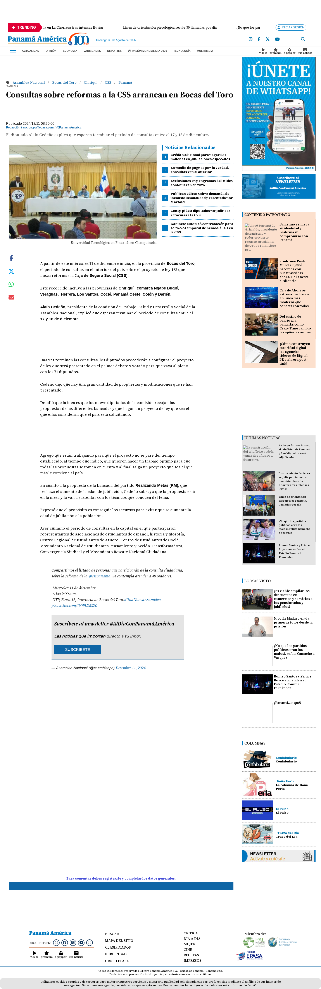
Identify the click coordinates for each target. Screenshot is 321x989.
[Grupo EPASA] (249, 959)
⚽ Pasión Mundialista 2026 (147, 50)
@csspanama (99, 576)
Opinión (51, 50)
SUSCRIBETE (77, 649)
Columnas (255, 743)
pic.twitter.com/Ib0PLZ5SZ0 (74, 605)
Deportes (114, 50)
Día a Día (192, 938)
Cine (188, 949)
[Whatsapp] (56, 942)
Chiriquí (91, 82)
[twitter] (268, 39)
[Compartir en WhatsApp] (11, 285)
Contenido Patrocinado (267, 214)
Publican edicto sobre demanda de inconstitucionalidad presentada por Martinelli (202, 197)
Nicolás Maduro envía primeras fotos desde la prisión (293, 622)
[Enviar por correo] (11, 298)
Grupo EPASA (117, 960)
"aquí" (252, 985)
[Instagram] (250, 39)
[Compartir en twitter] (11, 270)
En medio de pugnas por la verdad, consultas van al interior (200, 169)
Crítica (191, 933)
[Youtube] (277, 39)
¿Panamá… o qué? (287, 702)
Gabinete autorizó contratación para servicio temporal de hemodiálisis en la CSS (202, 227)
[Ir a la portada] (37, 40)
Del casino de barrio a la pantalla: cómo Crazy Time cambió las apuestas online (295, 324)
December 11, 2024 (131, 667)
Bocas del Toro (64, 82)
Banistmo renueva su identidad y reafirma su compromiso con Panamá (294, 232)
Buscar (112, 933)
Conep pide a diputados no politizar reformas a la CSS (200, 212)
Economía (70, 50)
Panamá (125, 82)
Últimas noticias (262, 437)
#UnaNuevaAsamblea (142, 599)
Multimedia (205, 50)
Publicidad (116, 954)
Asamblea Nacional (29, 82)
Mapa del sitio (119, 940)
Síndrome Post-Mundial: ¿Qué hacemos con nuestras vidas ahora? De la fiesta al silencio (294, 271)
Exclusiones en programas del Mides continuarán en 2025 (202, 182)
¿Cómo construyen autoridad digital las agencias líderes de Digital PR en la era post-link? (295, 353)
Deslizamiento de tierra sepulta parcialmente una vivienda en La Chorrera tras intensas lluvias (294, 481)
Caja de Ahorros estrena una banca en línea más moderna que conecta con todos (294, 298)
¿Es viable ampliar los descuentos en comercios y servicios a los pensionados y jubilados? (293, 599)
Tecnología (182, 50)
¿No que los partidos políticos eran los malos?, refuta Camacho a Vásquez (294, 651)
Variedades (92, 50)
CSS (108, 82)
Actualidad (30, 50)
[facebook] (259, 39)
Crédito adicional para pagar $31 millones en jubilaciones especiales (200, 156)
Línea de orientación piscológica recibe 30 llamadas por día (293, 500)
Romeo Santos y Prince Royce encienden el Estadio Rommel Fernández (292, 682)
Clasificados (118, 947)
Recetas (191, 955)
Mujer (189, 944)
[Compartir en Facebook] (11, 257)
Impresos (192, 960)
